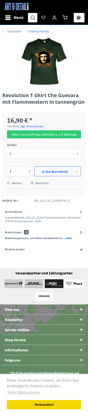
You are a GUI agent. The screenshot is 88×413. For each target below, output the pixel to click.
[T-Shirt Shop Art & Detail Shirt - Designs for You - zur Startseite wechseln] (17, 6)
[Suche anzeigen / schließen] (32, 17)
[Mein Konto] (54, 17)
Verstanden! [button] (44, 404)
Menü (18, 17)
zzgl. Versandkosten (32, 126)
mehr (38, 221)
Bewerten (42, 183)
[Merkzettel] (43, 17)
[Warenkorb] (65, 17)
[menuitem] (14, 17)
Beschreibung (13, 211)
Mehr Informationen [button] (24, 392)
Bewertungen (13, 232)
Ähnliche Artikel (14, 249)
